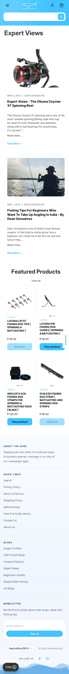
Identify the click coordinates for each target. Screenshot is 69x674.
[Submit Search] (61, 17)
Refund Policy (12, 507)
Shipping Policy (13, 500)
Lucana (11, 317)
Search (8, 480)
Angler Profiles (13, 548)
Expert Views (11, 568)
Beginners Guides (14, 575)
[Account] (52, 5)
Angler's (11, 389)
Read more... (14, 135)
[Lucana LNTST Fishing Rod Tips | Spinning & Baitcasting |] (19, 301)
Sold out (20, 346)
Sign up (34, 633)
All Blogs (9, 588)
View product (52, 346)
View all (35, 280)
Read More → (15, 143)
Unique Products (14, 561)
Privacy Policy (12, 487)
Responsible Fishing (16, 581)
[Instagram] (47, 659)
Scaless (43, 389)
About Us (9, 527)
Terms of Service (14, 493)
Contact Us (10, 520)
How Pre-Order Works (17, 513)
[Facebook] (39, 659)
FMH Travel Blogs (14, 555)
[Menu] (7, 5)
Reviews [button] (65, 340)
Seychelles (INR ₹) (19, 648)
